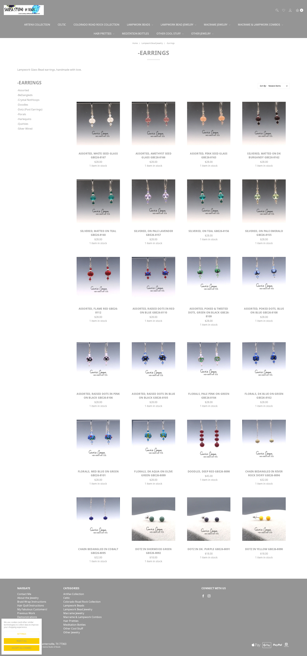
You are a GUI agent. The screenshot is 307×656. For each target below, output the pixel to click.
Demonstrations (27, 617)
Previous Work (26, 613)
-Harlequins (24, 119)
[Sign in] (290, 10)
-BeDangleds (25, 95)
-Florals (21, 114)
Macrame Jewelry (216, 24)
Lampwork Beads (139, 24)
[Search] (277, 10)
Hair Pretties (103, 33)
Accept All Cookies (21, 648)
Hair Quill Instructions (30, 605)
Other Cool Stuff (169, 33)
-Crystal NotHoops (28, 100)
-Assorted (23, 90)
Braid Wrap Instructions (31, 601)
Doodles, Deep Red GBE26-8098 (209, 471)
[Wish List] (283, 10)
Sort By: (263, 86)
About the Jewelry (28, 598)
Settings (21, 634)
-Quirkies (22, 124)
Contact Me (24, 594)
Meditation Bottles (135, 33)
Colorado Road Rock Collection (96, 24)
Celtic (62, 24)
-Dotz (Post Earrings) (29, 109)
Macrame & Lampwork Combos (259, 24)
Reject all (22, 641)
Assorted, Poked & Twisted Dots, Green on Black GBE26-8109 (208, 312)
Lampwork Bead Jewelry (177, 24)
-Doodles (22, 104)
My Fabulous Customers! (32, 609)
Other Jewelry (201, 33)
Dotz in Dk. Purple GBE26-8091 (209, 549)
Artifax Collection (37, 24)
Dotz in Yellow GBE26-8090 (264, 549)
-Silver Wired (24, 128)
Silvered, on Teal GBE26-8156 (209, 231)
